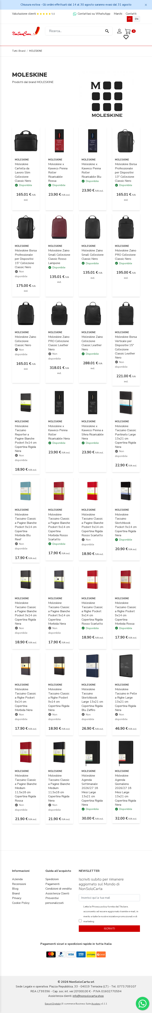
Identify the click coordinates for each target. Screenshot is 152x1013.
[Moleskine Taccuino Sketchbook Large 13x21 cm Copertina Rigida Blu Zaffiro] (93, 666)
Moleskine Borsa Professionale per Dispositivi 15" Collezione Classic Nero (26, 258)
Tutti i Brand (18, 51)
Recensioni (19, 884)
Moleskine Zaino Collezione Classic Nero (25, 341)
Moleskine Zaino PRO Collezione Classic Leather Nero (59, 343)
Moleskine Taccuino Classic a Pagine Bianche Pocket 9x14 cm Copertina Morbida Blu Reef (26, 527)
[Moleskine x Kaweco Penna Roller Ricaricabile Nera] (59, 402)
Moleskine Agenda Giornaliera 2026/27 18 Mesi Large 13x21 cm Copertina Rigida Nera (125, 790)
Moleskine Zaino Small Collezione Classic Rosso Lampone (59, 256)
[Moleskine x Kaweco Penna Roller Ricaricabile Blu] (93, 141)
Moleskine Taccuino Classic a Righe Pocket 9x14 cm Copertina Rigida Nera (58, 699)
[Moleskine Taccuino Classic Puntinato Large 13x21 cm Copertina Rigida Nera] (126, 402)
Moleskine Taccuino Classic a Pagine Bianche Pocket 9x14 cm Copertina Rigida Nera (26, 613)
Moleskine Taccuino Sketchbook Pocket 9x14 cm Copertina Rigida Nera (126, 525)
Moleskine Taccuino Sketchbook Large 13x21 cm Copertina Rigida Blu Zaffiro (92, 699)
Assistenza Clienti (57, 893)
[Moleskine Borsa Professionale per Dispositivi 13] (126, 141)
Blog (15, 889)
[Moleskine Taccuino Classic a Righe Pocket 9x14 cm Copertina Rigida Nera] (59, 666)
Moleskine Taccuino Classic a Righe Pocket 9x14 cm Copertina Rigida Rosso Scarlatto (92, 613)
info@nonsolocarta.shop (88, 996)
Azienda (17, 879)
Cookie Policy (20, 903)
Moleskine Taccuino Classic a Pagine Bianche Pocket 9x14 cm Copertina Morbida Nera (59, 613)
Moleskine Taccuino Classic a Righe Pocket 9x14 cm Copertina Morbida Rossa (125, 613)
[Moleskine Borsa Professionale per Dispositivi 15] (26, 227)
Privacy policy (99, 906)
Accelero (95, 1003)
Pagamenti (52, 884)
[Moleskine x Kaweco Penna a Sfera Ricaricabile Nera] (93, 402)
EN (136, 19)
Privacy (16, 898)
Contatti (131, 14)
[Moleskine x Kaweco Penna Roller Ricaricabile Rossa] (59, 141)
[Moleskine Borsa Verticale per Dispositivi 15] (126, 313)
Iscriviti (109, 928)
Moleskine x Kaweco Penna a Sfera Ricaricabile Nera (93, 432)
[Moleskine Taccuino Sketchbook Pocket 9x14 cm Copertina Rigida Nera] (126, 491)
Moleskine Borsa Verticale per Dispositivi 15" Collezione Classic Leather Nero (126, 347)
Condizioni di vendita (58, 889)
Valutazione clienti (24, 14)
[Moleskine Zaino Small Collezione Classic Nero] (93, 227)
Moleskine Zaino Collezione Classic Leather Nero (92, 343)
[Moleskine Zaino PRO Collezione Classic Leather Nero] (59, 313)
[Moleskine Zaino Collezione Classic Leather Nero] (93, 313)
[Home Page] (26, 31)
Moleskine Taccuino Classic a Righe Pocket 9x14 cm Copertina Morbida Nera (25, 699)
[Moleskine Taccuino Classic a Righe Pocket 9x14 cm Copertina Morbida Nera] (26, 666)
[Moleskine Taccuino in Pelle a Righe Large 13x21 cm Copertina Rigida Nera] (126, 666)
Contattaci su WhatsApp (93, 14)
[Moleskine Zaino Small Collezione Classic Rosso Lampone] (59, 227)
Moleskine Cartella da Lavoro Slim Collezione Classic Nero (23, 172)
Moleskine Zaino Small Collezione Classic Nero (93, 254)
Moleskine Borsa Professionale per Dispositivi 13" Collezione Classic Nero (126, 172)
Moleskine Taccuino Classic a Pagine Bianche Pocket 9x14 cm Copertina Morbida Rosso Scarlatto (59, 527)
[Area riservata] (119, 31)
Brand (16, 893)
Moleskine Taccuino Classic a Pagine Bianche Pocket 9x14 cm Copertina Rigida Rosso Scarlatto (92, 525)
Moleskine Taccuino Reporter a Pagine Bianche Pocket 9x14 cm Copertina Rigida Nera (26, 438)
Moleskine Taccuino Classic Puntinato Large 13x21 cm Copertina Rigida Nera (125, 436)
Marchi (118, 14)
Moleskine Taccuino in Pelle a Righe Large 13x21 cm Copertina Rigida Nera (126, 699)
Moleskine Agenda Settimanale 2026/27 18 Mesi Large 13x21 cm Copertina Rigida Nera (92, 790)
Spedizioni (52, 879)
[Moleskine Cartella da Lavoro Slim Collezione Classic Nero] (26, 141)
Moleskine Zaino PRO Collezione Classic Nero (125, 254)
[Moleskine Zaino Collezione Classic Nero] (26, 313)
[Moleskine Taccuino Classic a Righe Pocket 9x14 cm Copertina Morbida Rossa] (126, 579)
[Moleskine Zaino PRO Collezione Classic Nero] (126, 227)
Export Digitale (52, 1003)
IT (129, 19)
